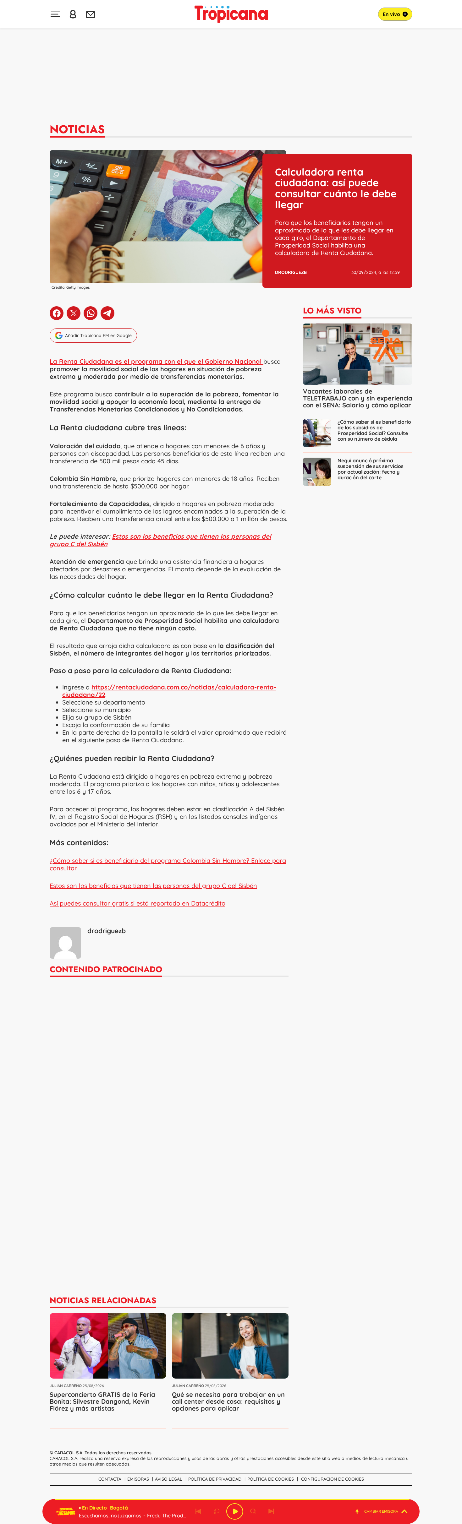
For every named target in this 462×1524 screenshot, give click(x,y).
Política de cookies (270, 1479)
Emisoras (138, 1479)
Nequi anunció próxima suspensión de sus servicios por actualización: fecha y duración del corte (371, 469)
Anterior (198, 1511)
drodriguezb (291, 272)
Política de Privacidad (214, 1479)
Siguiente (271, 1511)
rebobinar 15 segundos (216, 1511)
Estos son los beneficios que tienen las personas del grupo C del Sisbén (160, 540)
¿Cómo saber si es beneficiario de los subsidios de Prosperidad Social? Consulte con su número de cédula (374, 430)
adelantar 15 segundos (253, 1511)
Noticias (77, 129)
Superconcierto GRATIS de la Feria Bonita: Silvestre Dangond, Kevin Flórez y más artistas (102, 1401)
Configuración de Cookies (332, 1479)
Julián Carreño (66, 1385)
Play (234, 1511)
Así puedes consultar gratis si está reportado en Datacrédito (137, 903)
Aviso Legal (168, 1479)
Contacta (109, 1479)
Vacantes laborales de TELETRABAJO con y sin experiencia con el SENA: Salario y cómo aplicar (357, 398)
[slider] (232, 1499)
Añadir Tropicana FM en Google (98, 335)
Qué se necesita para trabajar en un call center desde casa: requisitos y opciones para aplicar (228, 1401)
